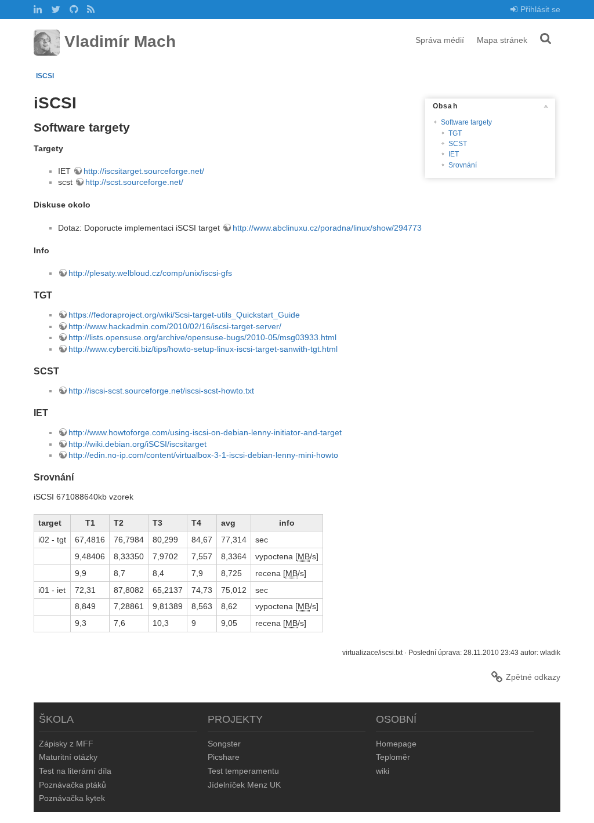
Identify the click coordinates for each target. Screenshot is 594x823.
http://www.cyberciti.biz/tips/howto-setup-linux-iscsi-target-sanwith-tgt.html (203, 349)
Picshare (224, 757)
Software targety (466, 122)
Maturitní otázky (68, 757)
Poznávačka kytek (72, 798)
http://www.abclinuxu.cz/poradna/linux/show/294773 (327, 227)
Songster (224, 743)
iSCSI (45, 76)
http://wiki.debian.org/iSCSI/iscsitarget (137, 444)
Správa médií (439, 40)
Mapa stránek (502, 40)
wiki (382, 770)
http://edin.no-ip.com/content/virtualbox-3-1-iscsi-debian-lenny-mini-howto (203, 455)
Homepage (396, 743)
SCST (457, 144)
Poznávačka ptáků (72, 784)
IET (453, 154)
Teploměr (393, 757)
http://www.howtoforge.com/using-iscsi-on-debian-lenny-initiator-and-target (205, 432)
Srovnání (462, 165)
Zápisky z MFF (66, 743)
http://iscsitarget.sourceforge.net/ (144, 171)
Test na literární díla (75, 770)
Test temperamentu (243, 770)
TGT (455, 133)
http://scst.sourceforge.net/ (134, 182)
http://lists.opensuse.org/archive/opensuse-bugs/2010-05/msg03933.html (202, 337)
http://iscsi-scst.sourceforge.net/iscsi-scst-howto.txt (161, 390)
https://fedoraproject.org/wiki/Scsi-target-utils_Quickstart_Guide (184, 314)
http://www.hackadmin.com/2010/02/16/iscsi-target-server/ (174, 326)
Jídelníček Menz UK (244, 784)
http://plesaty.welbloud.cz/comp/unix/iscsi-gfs (150, 273)
